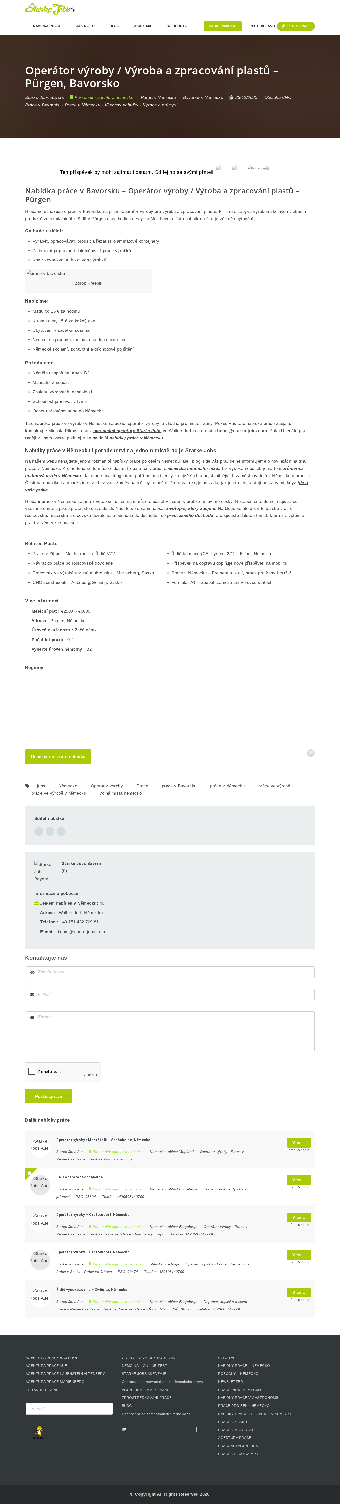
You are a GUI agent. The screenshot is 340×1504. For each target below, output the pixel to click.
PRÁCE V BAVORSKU (236, 1430)
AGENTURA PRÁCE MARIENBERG (55, 1382)
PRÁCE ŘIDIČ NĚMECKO (239, 1390)
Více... (299, 1142)
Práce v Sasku (88, 1159)
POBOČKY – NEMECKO (238, 1374)
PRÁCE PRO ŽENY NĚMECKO (244, 1406)
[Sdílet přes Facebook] (38, 831)
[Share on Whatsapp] (61, 831)
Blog (114, 26)
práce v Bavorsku (179, 786)
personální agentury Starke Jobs (127, 430)
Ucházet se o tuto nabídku (58, 756)
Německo (68, 786)
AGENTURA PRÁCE (234, 1438)
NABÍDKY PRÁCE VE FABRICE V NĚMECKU (255, 1414)
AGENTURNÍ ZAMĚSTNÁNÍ (145, 1390)
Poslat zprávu (48, 1096)
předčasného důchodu (190, 515)
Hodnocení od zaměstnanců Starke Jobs (156, 1414)
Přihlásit (266, 26)
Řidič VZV (157, 1309)
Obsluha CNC (277, 97)
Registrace (298, 26)
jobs (41, 786)
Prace (142, 786)
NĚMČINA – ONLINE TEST (144, 1366)
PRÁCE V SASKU (232, 1422)
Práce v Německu (82, 105)
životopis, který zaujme (190, 508)
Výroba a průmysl (160, 105)
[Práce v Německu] (50, 8)
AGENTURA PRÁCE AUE (46, 1366)
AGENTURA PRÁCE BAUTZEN (51, 1358)
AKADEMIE (143, 26)
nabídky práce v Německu (136, 438)
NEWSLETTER (230, 1382)
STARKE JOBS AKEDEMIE (144, 1374)
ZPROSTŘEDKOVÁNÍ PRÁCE (147, 1398)
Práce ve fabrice (117, 1234)
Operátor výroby (107, 786)
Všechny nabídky (122, 105)
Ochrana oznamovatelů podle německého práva (162, 1382)
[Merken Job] (311, 753)
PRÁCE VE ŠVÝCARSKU (238, 1454)
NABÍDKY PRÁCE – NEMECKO (244, 1366)
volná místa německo (121, 793)
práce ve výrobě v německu (58, 793)
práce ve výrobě (274, 786)
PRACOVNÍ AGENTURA (238, 1446)
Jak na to (85, 26)
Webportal (178, 26)
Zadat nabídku (223, 26)
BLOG (127, 1406)
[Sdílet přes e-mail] (50, 831)
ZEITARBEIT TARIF (42, 1390)
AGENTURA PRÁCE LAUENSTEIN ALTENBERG (66, 1374)
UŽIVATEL (226, 1358)
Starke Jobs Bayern (81, 863)
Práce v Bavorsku (42, 105)
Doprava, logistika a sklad (225, 1302)
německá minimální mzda (194, 468)
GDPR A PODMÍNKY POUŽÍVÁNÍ (149, 1358)
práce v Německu (227, 786)
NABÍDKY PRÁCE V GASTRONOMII (248, 1398)
